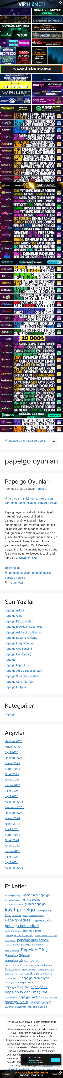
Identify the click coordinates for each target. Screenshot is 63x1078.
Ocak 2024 (12, 840)
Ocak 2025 (12, 774)
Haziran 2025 (13, 757)
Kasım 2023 (12, 851)
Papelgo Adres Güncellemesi (23, 632)
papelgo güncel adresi (17, 965)
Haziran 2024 (13, 812)
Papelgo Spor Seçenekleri (21, 676)
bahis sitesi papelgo (36, 895)
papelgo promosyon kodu (19, 982)
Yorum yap (16, 582)
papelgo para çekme (38, 973)
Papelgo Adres (13, 915)
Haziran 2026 (13, 741)
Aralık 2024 (12, 779)
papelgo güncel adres (22, 960)
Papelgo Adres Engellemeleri (23, 670)
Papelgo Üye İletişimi (18, 648)
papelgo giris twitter (32, 944)
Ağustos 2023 (14, 867)
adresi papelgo (13, 895)
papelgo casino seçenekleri (46, 936)
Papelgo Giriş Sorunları (19, 643)
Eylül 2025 (11, 752)
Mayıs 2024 (12, 818)
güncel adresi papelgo (14, 904)
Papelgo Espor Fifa (17, 665)
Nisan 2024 (12, 823)
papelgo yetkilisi (15, 577)
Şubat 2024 (12, 834)
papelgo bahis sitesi (22, 926)
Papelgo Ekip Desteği (18, 654)
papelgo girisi (12, 944)
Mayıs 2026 (12, 746)
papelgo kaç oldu (29, 970)
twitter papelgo (15, 1006)
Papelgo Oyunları (27, 481)
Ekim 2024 (12, 790)
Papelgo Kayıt (12, 969)
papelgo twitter (29, 997)
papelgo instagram (41, 965)
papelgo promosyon (35, 978)
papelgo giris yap (12, 951)
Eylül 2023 (11, 862)
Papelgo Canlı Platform (19, 681)
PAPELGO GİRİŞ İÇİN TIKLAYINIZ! (31, 68)
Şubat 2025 (12, 768)
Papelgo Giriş (13, 615)
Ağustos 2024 (14, 801)
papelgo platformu (12, 978)
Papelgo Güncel (17, 955)
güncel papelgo (35, 904)
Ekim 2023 (12, 856)
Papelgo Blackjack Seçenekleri (24, 626)
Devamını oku (28, 557)
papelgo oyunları (20, 572)
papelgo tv (38, 987)
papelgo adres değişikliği (33, 916)
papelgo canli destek (19, 935)
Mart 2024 (12, 829)
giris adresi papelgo (13, 900)
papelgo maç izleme (45, 970)
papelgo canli (32, 930)
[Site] (31, 115)
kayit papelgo (20, 910)
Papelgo (14, 567)
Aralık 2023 (12, 845)
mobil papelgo (44, 910)
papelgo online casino (14, 974)
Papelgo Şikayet (40, 1002)
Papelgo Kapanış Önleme (21, 637)
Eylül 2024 (11, 796)
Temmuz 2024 (14, 807)
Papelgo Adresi (15, 610)
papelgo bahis (42, 920)
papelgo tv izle (11, 997)
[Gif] (31, 185)
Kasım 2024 (12, 785)
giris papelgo (32, 899)
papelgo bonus (13, 931)
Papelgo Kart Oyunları (19, 621)
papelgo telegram (17, 987)
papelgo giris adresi (33, 940)
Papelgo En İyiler (15, 687)
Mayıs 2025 (12, 763)
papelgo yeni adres (49, 997)
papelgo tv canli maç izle (26, 992)
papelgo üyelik (41, 572)
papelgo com (10, 941)
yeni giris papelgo (37, 1006)
